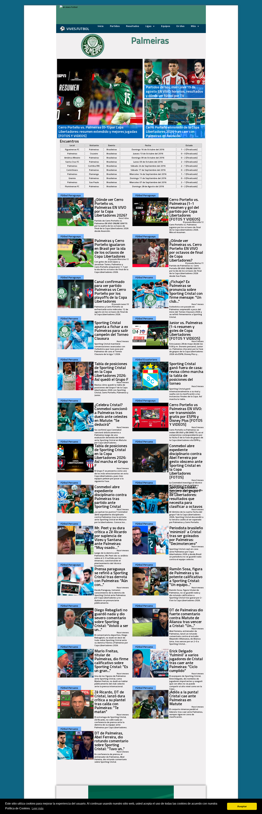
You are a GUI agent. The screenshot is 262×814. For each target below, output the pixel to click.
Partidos (115, 26)
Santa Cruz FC (72, 161)
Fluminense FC (72, 186)
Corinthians (72, 170)
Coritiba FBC (94, 166)
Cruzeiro (94, 153)
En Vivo (180, 26)
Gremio (72, 178)
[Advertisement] (38, 58)
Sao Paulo (94, 182)
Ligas (148, 26)
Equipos (165, 26)
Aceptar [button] (242, 806)
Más (193, 26)
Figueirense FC (72, 149)
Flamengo (94, 174)
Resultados (132, 26)
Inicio (101, 26)
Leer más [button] (37, 808)
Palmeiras (94, 149)
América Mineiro (72, 157)
